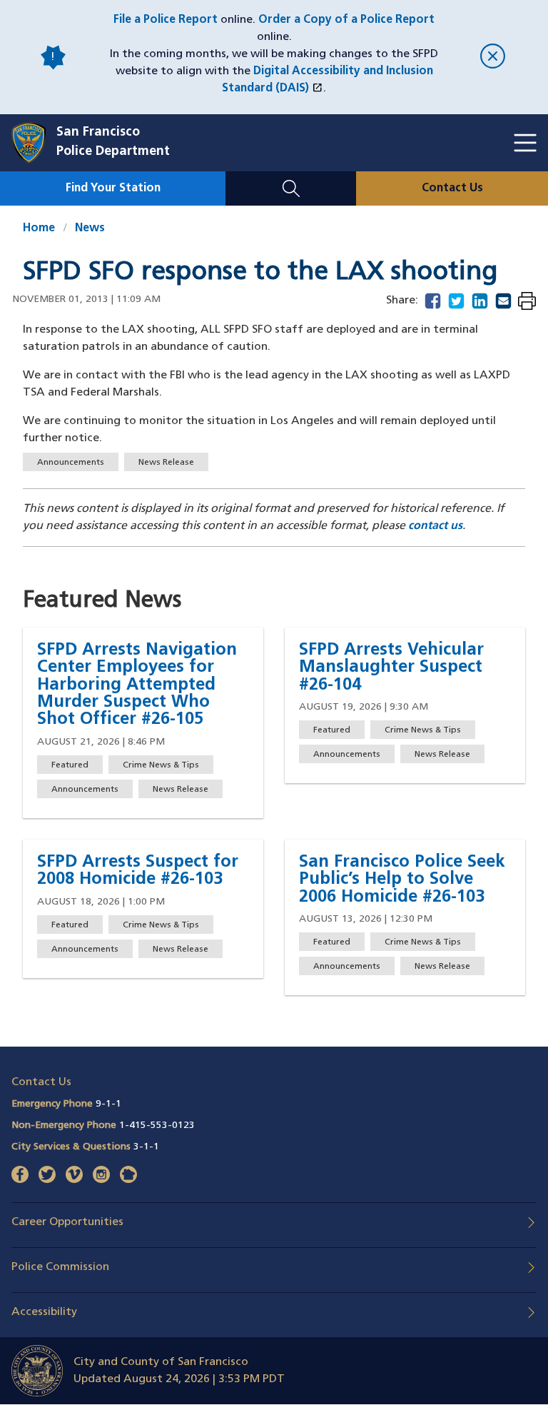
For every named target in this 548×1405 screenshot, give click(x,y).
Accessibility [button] (44, 1312)
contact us (435, 526)
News (90, 228)
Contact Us (452, 188)
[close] (493, 57)
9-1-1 (108, 1104)
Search (291, 180)
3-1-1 (146, 1147)
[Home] (33, 142)
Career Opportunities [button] (67, 1222)
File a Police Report (165, 20)
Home (39, 228)
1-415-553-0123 (157, 1125)
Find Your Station (113, 188)
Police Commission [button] (60, 1267)
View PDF (527, 302)
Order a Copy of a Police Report (346, 20)
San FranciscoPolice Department (113, 142)
